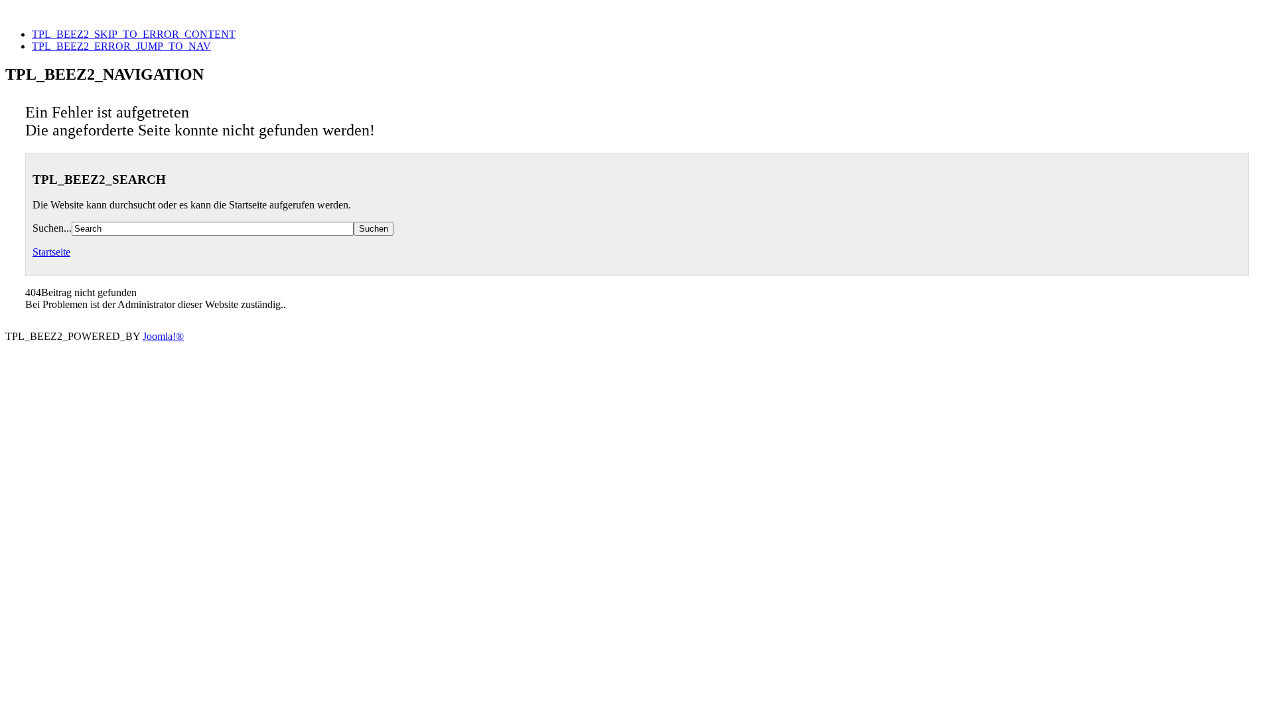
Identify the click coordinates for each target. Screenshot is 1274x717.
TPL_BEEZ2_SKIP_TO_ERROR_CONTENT (134, 34)
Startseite (51, 252)
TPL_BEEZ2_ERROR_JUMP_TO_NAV (121, 46)
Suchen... (52, 228)
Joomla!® (163, 336)
